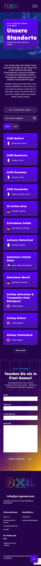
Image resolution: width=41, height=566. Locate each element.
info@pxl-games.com (20, 496)
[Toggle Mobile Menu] (35, 6)
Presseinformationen (10, 526)
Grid (7, 126)
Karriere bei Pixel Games (9, 521)
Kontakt (6, 529)
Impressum (26, 517)
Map (15, 126)
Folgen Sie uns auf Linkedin (9, 544)
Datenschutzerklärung (30, 520)
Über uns (6, 517)
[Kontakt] (34, 559)
